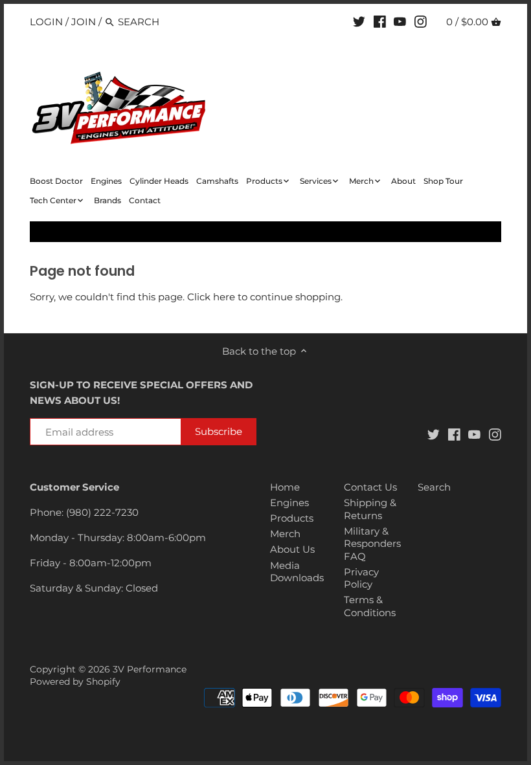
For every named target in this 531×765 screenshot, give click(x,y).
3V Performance (149, 669)
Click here (211, 297)
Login (46, 22)
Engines (289, 502)
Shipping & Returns (370, 509)
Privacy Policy (361, 578)
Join (83, 22)
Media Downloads (297, 571)
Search (434, 487)
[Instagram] (420, 21)
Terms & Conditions (370, 606)
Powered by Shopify (75, 681)
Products (291, 518)
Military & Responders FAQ (372, 543)
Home (285, 487)
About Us (292, 549)
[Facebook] (380, 21)
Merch (285, 533)
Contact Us (370, 487)
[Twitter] (359, 21)
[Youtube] (400, 21)
